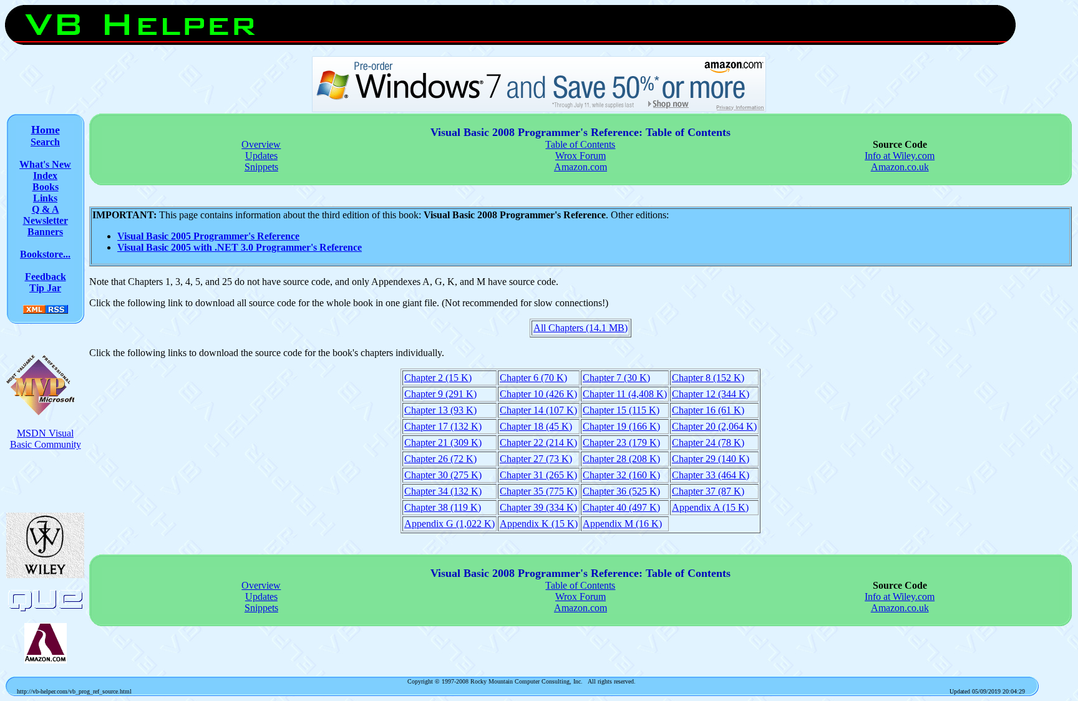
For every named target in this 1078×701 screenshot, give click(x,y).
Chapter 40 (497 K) (621, 507)
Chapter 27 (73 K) (536, 458)
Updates (261, 155)
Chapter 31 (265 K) (538, 475)
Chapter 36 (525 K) (621, 491)
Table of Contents (580, 144)
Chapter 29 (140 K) (710, 458)
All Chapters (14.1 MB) (580, 327)
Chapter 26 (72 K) (440, 458)
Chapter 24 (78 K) (708, 442)
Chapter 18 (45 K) (536, 426)
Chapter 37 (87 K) (708, 491)
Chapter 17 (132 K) (443, 426)
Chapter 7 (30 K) (616, 377)
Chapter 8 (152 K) (708, 377)
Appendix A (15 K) (710, 507)
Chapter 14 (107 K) (538, 410)
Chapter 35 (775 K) (538, 491)
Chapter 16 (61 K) (708, 410)
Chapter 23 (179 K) (621, 442)
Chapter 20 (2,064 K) (714, 426)
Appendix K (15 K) (539, 523)
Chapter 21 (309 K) (443, 442)
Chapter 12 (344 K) (710, 394)
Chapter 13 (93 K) (440, 410)
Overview (261, 144)
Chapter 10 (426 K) (538, 394)
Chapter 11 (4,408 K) (625, 394)
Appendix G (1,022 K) (449, 523)
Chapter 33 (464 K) (710, 475)
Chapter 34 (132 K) (443, 491)
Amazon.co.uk (900, 167)
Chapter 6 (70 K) (533, 377)
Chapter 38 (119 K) (442, 507)
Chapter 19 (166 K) (621, 426)
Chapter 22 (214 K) (538, 442)
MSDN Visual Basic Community (45, 439)
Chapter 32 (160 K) (621, 475)
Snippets (261, 167)
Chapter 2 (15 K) (438, 377)
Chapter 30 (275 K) (443, 475)
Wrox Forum (580, 155)
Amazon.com (580, 167)
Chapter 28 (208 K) (621, 458)
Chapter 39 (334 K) (538, 507)
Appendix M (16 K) (622, 523)
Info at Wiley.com (900, 155)
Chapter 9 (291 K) (440, 394)
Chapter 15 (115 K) (621, 410)
